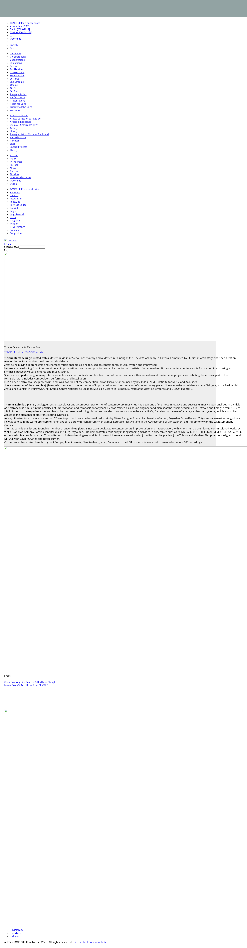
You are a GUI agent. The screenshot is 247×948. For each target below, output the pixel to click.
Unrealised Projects (20, 177)
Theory (14, 150)
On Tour (14, 91)
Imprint (14, 208)
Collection (15, 53)
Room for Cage (18, 103)
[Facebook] (5, 678)
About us (15, 192)
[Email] (10, 678)
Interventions (17, 72)
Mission (14, 223)
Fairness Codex (18, 204)
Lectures (14, 78)
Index (13, 158)
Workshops (16, 110)
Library (14, 131)
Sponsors (15, 230)
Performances (17, 97)
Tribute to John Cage (21, 107)
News (13, 168)
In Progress (16, 161)
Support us (16, 233)
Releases (14, 140)
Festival (14, 66)
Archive (14, 155)
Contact (14, 195)
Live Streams (17, 81)
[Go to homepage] (10, 240)
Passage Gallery (18, 94)
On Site (14, 88)
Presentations (17, 100)
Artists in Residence (20, 121)
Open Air (14, 85)
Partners (14, 171)
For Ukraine (16, 69)
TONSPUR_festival (13, 352)
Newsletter (16, 198)
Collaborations (18, 56)
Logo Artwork (17, 214)
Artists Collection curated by (25, 118)
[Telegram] (8, 678)
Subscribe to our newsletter (91, 942)
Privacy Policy (17, 226)
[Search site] (6, 251)
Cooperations (17, 59)
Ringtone (15, 220)
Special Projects (18, 146)
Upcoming (15, 180)
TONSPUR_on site (34, 352)
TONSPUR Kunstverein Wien (25, 189)
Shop (13, 143)
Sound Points (17, 75)
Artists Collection (19, 115)
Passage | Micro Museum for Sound (29, 134)
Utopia (13, 183)
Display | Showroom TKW (24, 124)
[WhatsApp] (7, 678)
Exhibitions (16, 63)
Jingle (13, 211)
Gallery (14, 128)
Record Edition (18, 137)
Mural (13, 217)
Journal (14, 164)
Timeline (14, 174)
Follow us (15, 201)
